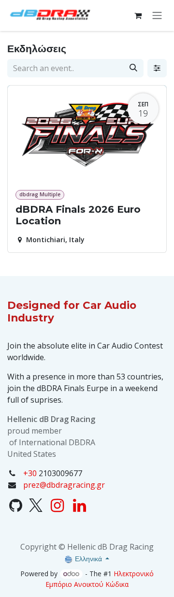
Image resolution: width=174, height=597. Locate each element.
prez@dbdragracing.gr (64, 485)
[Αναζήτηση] (133, 68)
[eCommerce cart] (137, 15)
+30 (30, 473)
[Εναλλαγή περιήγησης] (157, 16)
